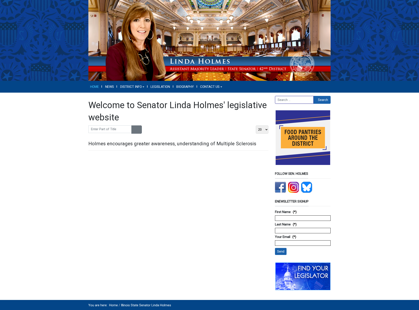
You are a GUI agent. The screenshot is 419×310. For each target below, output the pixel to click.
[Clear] (139, 129)
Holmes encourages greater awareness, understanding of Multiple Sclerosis (172, 143)
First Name (283, 212)
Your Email (282, 237)
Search (323, 100)
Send (280, 251)
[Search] (134, 129)
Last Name (283, 224)
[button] (132, 87)
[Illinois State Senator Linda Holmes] (209, 40)
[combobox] (294, 100)
